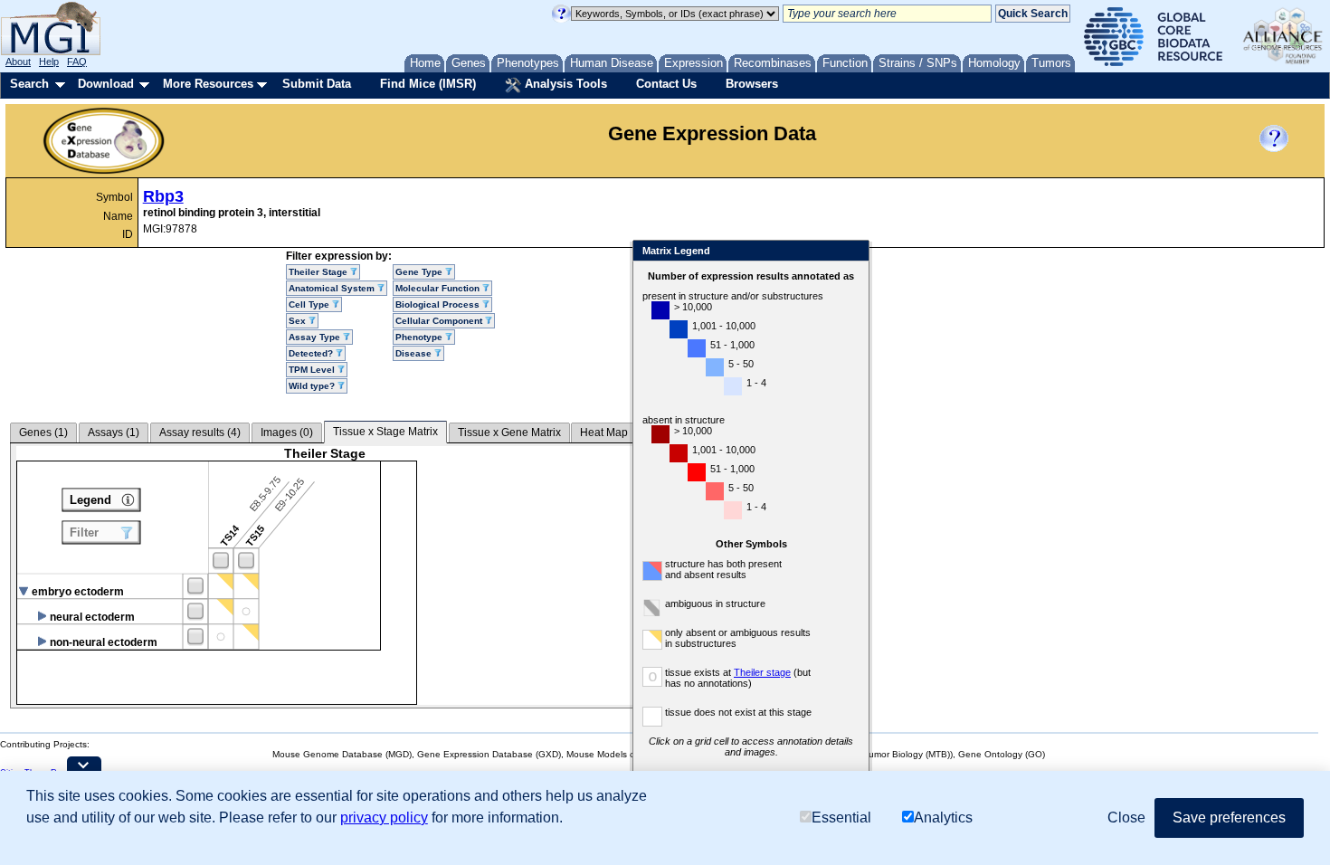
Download (106, 83)
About (18, 61)
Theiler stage (762, 672)
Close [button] (1126, 817)
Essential (841, 817)
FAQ (77, 61)
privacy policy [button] (384, 817)
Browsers (752, 83)
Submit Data (316, 83)
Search (29, 83)
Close (852, 252)
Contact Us (666, 83)
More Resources (208, 83)
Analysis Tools (564, 83)
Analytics (943, 817)
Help (49, 61)
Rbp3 (163, 196)
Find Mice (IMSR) (428, 83)
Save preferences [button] (1229, 817)
